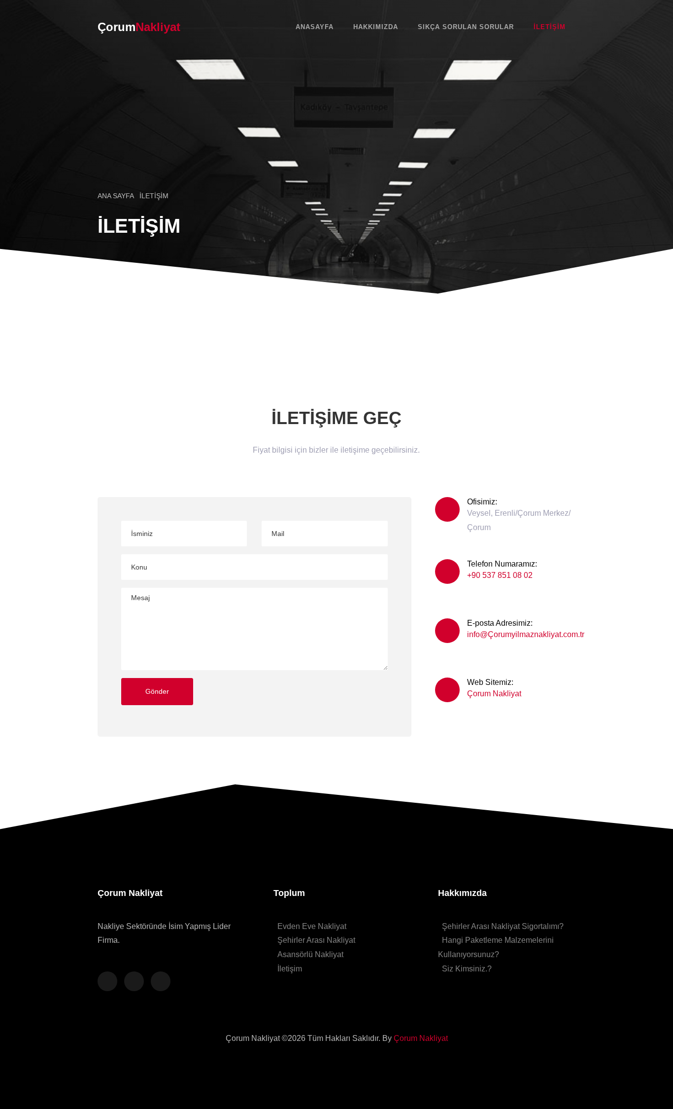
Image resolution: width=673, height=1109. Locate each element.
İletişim (550, 27)
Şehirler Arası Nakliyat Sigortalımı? (503, 926)
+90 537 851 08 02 (500, 575)
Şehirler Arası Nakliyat (316, 940)
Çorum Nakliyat (494, 693)
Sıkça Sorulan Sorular (466, 27)
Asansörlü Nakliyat (310, 954)
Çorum (139, 27)
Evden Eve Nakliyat (311, 926)
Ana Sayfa (116, 196)
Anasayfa (315, 27)
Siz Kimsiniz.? (467, 969)
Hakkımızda (375, 27)
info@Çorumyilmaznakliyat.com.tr (525, 634)
